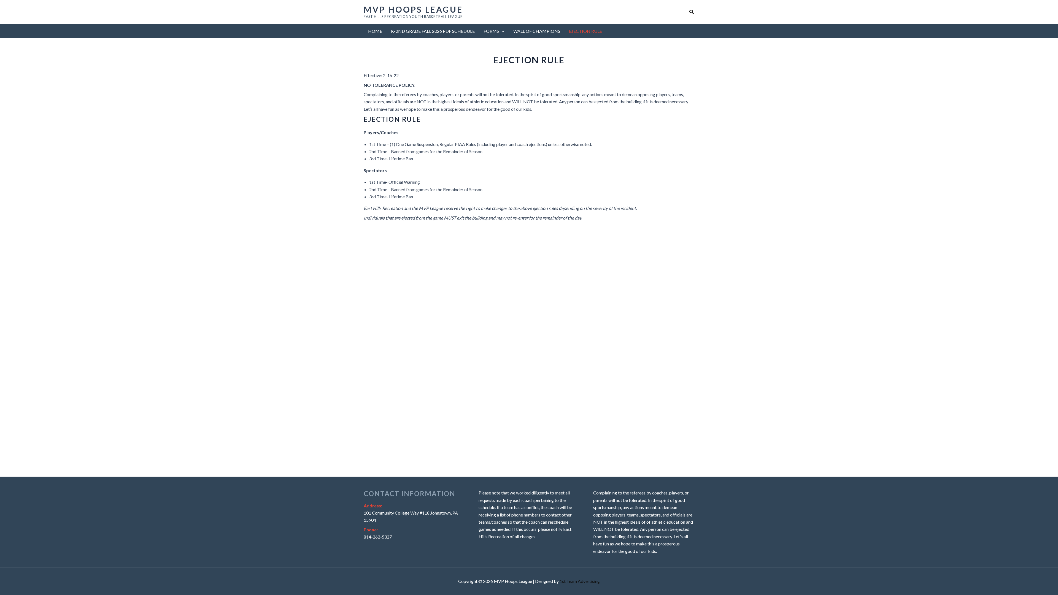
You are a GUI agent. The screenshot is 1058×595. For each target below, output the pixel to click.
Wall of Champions (536, 31)
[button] (691, 12)
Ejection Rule (585, 31)
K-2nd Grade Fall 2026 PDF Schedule (433, 31)
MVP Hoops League (413, 9)
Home (375, 31)
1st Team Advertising (580, 581)
